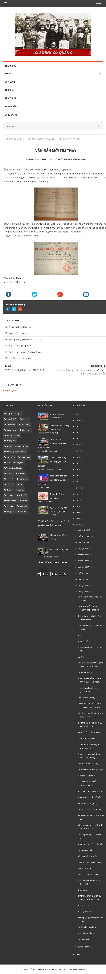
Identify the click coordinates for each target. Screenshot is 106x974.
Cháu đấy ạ (82, 890)
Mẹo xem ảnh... (84, 905)
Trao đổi (21, 473)
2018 (78, 457)
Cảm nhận (26, 430)
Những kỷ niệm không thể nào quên (25, 339)
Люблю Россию (57, 414)
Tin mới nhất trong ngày (87, 803)
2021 (78, 438)
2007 (78, 525)
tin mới (24, 500)
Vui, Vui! (81, 657)
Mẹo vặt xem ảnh (85, 911)
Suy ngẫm (10, 457)
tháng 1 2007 (83, 947)
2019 (78, 451)
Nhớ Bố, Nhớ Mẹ (84, 868)
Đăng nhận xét (10, 390)
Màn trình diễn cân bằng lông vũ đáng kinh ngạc (52, 479)
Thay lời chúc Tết (85, 641)
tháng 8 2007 (83, 554)
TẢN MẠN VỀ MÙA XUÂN (87, 856)
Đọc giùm (10, 511)
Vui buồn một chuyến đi (87, 933)
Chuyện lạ (10, 424)
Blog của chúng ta (13, 413)
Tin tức (9, 473)
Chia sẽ (25, 419)
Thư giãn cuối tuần (14, 468)
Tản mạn (10, 484)
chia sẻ (9, 490)
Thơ (8, 462)
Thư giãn (19, 462)
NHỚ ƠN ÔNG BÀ (85, 850)
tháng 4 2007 (83, 579)
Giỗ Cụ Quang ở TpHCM (20, 345)
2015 (78, 475)
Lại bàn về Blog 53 (85, 672)
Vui (20, 484)
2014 (78, 481)
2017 (78, 463)
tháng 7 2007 (83, 561)
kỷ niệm (9, 495)
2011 (78, 500)
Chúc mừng (11, 430)
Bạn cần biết (11, 419)
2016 (78, 469)
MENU (98, 3)
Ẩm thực (23, 511)
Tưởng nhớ (23, 479)
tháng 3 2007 (83, 585)
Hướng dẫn (11, 441)
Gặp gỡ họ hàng (13, 435)
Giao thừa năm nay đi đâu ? (89, 809)
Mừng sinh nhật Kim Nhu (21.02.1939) (24, 369)
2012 (78, 494)
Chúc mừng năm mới (86, 738)
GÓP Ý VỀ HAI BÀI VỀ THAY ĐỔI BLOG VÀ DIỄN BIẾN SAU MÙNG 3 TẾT (81, 372)
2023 (78, 426)
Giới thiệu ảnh (83, 939)
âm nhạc (10, 506)
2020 (78, 444)
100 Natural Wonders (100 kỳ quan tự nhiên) (52, 443)
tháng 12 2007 (84, 530)
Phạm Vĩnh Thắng (15, 304)
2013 (78, 488)
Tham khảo (25, 457)
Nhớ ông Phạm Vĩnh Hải (16, 451)
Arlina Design (80, 969)
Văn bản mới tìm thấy (86, 697)
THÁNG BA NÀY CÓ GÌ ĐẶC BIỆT (90, 844)
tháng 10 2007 (84, 542)
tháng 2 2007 (83, 591)
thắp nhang (11, 500)
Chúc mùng (25, 424)
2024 (78, 420)
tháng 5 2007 (83, 573)
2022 (78, 432)
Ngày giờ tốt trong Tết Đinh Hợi (90, 862)
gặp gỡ (21, 490)
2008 (78, 518)
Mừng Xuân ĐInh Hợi (86, 776)
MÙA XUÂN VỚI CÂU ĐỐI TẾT (89, 797)
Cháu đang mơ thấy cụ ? (20, 327)
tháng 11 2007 (84, 536)
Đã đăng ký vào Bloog (87, 927)
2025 (78, 414)
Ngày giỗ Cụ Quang (18, 333)
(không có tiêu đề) (58, 508)
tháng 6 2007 (83, 567)
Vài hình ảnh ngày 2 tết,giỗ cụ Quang (25, 352)
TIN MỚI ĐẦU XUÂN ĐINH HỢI (89, 732)
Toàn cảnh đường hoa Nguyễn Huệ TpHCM (52, 461)
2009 (78, 512)
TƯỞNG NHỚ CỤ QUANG (20, 358)
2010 (78, 506)
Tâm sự (9, 479)
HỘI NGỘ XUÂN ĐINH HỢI (88, 763)
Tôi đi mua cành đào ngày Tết (90, 791)
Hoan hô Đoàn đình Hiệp (88, 874)
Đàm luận (23, 506)
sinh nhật (22, 495)
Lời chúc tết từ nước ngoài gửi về (91, 769)
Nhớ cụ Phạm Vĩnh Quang (72, 159)
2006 (78, 954)
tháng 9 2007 (83, 548)
